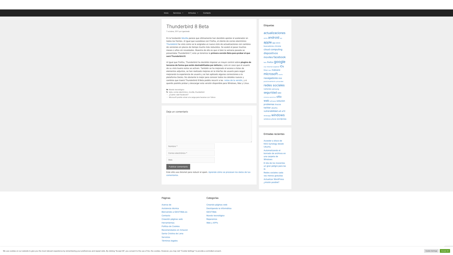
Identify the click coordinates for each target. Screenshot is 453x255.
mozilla (191, 92)
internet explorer (273, 67)
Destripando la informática (218, 208)
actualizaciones (274, 33)
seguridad (270, 92)
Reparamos (211, 219)
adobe (266, 38)
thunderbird (199, 92)
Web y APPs (212, 223)
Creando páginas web (216, 205)
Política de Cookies (171, 226)
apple (268, 42)
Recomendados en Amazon (175, 230)
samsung (275, 89)
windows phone (270, 119)
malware (276, 70)
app (281, 38)
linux (266, 70)
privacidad (279, 81)
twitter (267, 107)
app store (276, 43)
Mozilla (185, 38)
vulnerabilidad (271, 111)
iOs (282, 66)
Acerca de (166, 205)
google (279, 62)
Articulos (192, 13)
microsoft (271, 74)
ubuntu (274, 108)
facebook (279, 57)
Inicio (166, 13)
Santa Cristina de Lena (172, 233)
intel (265, 67)
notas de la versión (233, 80)
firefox (270, 62)
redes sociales (274, 85)
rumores (267, 89)
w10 (283, 111)
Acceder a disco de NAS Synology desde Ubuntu (274, 144)
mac (269, 70)
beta (170, 92)
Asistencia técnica (170, 208)
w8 (279, 111)
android (273, 37)
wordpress (281, 119)
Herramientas (168, 223)
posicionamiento (270, 81)
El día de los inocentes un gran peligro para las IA (275, 166)
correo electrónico (180, 92)
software (273, 101)
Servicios (177, 13)
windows (278, 115)
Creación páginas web (172, 219)
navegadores (271, 78)
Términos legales (170, 241)
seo (279, 92)
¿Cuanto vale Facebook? (178, 95)
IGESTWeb (211, 212)
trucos (278, 104)
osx (280, 78)
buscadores (269, 46)
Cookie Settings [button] (431, 251)
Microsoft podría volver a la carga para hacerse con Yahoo (192, 97)
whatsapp (267, 116)
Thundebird (171, 44)
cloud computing (273, 49)
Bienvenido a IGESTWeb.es (174, 212)
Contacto (207, 13)
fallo (265, 62)
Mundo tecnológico (176, 90)
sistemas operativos (270, 97)
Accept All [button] (445, 251)
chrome (278, 46)
